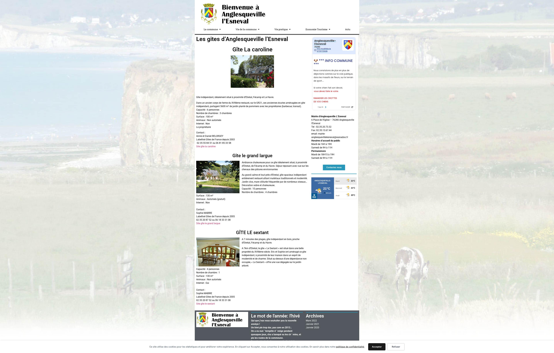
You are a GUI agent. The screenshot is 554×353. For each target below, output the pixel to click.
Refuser (396, 346)
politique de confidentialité (350, 346)
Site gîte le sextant (205, 303)
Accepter (377, 346)
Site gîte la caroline (206, 146)
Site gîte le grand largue (208, 223)
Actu (347, 29)
